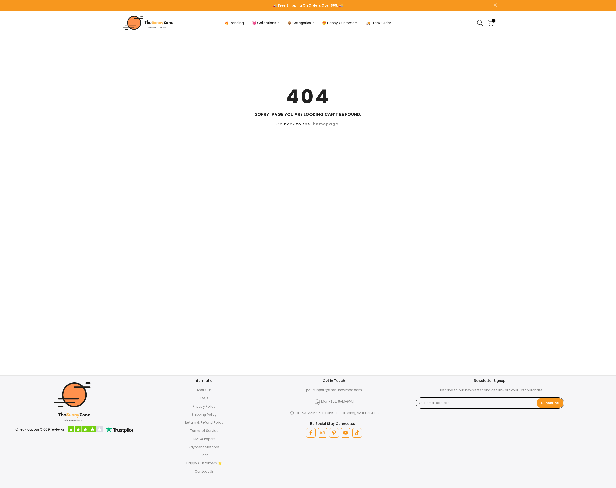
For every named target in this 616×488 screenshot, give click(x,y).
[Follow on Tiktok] (357, 433)
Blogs (204, 455)
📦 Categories (299, 22)
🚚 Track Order (378, 22)
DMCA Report (204, 438)
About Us (204, 390)
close (121, 5)
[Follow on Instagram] (322, 433)
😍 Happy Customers (340, 22)
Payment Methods (204, 447)
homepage (325, 123)
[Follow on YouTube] (345, 433)
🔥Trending (234, 22)
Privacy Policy (204, 406)
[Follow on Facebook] (311, 433)
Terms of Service (204, 430)
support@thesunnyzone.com (337, 390)
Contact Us (204, 471)
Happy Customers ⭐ (204, 463)
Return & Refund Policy (204, 422)
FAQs (204, 398)
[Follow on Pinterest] (334, 433)
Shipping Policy (204, 414)
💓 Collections (264, 22)
